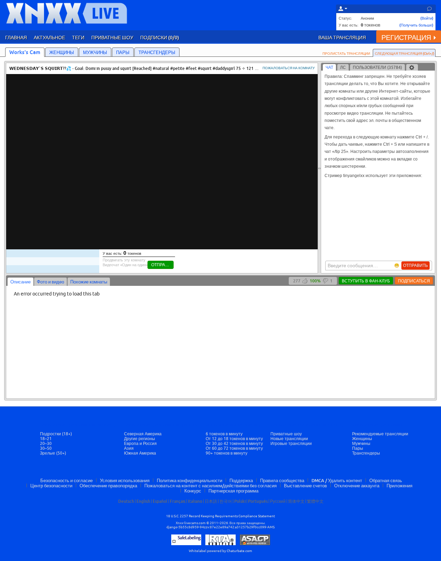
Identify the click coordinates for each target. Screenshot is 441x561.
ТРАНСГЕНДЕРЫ (157, 52)
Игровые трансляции (291, 443)
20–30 (46, 443)
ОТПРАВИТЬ (415, 265)
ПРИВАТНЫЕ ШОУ (112, 37)
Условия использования (125, 480)
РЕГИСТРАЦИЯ (406, 37)
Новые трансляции (289, 438)
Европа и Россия (140, 443)
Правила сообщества (282, 480)
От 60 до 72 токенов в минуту (234, 448)
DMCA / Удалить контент (336, 480)
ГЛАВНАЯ (16, 37)
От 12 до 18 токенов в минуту (234, 438)
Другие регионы (139, 438)
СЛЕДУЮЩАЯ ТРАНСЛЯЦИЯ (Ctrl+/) (404, 53)
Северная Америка (143, 434)
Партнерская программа (233, 491)
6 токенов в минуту (224, 434)
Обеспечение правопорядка (108, 485)
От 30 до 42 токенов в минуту (234, 443)
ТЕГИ (78, 37)
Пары (357, 448)
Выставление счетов (305, 485)
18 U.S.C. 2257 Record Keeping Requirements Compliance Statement (220, 516)
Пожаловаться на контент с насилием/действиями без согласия (210, 485)
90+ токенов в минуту (226, 453)
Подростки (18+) (56, 434)
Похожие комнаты (88, 281)
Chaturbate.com (239, 551)
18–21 (46, 438)
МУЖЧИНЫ (95, 52)
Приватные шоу (286, 434)
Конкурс (192, 491)
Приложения (399, 485)
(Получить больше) (416, 25)
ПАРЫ (123, 52)
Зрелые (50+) (53, 453)
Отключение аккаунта (356, 485)
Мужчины (361, 443)
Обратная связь (385, 480)
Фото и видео (50, 281)
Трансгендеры (366, 453)
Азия (129, 448)
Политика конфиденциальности (189, 480)
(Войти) (426, 18)
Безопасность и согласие (66, 480)
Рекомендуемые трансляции (380, 434)
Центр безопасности (51, 485)
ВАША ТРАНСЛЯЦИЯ (342, 37)
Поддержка (241, 480)
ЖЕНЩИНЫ (61, 52)
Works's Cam (24, 52)
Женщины (362, 438)
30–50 (46, 448)
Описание (20, 281)
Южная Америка (140, 453)
